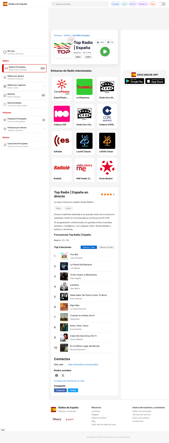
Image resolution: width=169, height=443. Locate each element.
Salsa (78, 57)
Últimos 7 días (89, 247)
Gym (124, 4)
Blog (93, 421)
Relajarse (143, 4)
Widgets (95, 414)
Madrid (67, 35)
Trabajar (115, 4)
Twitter (73, 390)
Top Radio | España (81, 35)
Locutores (96, 411)
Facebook (60, 390)
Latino (88, 57)
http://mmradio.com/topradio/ (83, 364)
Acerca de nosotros (140, 418)
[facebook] (56, 375)
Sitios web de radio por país (104, 424)
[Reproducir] (105, 51)
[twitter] (63, 375)
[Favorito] (71, 40)
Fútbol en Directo (99, 418)
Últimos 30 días (106, 247)
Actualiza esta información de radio (69, 381)
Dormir (133, 4)
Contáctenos (137, 421)
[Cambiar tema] (162, 4)
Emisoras (58, 35)
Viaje (152, 4)
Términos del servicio (141, 414)
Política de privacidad (141, 411)
